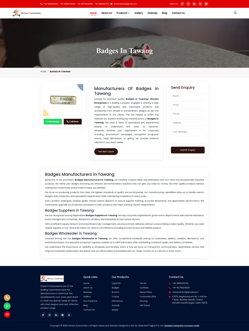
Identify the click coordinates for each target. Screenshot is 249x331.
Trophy (115, 296)
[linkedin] (194, 4)
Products (122, 13)
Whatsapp (54, 121)
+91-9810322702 (102, 4)
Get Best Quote (106, 151)
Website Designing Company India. (181, 325)
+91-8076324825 (180, 287)
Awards (115, 305)
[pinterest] (206, 4)
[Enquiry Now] (7, 314)
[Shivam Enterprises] (26, 12)
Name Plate (146, 292)
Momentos (117, 300)
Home (93, 13)
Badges (115, 287)
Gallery (138, 13)
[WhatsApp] (7, 306)
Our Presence (90, 300)
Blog (164, 13)
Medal (115, 309)
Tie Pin (143, 283)
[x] (200, 4)
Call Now (74, 121)
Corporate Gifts (148, 296)
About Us (106, 13)
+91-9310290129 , (51, 4)
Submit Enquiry (187, 149)
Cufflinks (144, 287)
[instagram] (188, 4)
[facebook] (182, 4)
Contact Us (178, 13)
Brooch (115, 292)
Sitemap (152, 13)
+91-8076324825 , (85, 4)
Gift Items (145, 305)
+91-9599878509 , (68, 4)
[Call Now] (7, 297)
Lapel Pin (116, 283)
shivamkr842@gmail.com (125, 4)
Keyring (143, 300)
